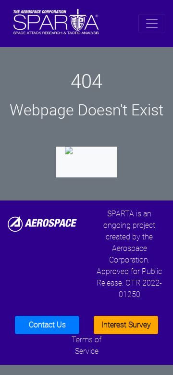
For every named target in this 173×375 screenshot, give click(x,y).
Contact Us (47, 324)
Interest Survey (126, 324)
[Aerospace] (42, 223)
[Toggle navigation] (151, 23)
